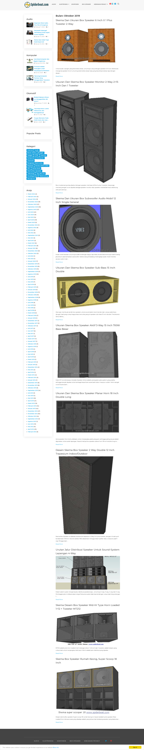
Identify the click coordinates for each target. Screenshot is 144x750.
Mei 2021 (30, 238)
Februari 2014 (32, 377)
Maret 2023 (31, 222)
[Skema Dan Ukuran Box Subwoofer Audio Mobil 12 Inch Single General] (88, 228)
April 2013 (31, 401)
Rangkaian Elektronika (35, 163)
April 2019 (31, 284)
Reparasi (30, 165)
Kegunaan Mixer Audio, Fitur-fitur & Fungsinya (41, 24)
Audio (54, 4)
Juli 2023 (30, 212)
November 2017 (33, 323)
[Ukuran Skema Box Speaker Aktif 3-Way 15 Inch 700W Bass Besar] (88, 355)
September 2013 (33, 390)
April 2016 (31, 351)
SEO (28, 168)
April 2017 (31, 336)
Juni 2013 (31, 395)
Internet (43, 155)
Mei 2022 (31, 233)
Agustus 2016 (32, 346)
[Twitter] (112, 4)
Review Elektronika (41, 165)
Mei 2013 (30, 398)
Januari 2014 (32, 380)
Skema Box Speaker (34, 171)
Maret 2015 (31, 359)
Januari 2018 (32, 318)
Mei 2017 (30, 333)
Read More (59, 76)
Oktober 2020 (32, 253)
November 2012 (33, 413)
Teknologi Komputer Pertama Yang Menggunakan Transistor (42, 78)
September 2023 (33, 207)
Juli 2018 (30, 302)
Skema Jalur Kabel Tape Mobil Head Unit (41, 41)
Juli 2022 (30, 230)
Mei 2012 (30, 426)
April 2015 (31, 357)
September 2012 (33, 419)
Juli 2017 (30, 328)
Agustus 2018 (32, 300)
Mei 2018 (30, 307)
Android (30, 150)
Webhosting (44, 176)
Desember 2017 (32, 320)
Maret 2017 (31, 338)
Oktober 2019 (32, 269)
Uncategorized (32, 176)
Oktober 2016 (32, 344)
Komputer (40, 158)
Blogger (41, 153)
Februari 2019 (32, 287)
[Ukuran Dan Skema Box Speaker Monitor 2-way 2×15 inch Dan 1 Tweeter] (88, 135)
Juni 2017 (31, 331)
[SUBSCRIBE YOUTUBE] (111, 741)
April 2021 (31, 240)
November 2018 (33, 292)
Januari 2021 (32, 248)
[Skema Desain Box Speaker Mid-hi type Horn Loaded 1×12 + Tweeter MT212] (88, 628)
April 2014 (31, 372)
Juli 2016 (30, 349)
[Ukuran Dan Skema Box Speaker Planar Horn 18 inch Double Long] (88, 418)
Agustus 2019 (32, 274)
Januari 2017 (32, 341)
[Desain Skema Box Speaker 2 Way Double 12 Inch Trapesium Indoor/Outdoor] (88, 495)
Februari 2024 (32, 196)
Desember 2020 (33, 251)
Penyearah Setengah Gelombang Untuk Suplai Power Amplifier (42, 32)
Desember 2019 (32, 264)
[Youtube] (110, 4)
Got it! (135, 747)
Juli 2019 (30, 276)
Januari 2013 (32, 408)
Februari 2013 (32, 406)
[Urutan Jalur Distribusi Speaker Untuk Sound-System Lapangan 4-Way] (88, 573)
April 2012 (31, 429)
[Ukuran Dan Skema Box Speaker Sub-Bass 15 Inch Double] (88, 292)
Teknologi (30, 173)
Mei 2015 (30, 354)
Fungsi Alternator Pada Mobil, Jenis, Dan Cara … (41, 119)
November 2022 (33, 225)
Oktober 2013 (32, 388)
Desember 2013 (32, 382)
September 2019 (33, 271)
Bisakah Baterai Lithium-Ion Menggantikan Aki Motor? (41, 99)
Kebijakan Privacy (100, 4)
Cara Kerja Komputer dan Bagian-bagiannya (41, 60)
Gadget (29, 155)
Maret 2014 (31, 375)
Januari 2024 (32, 199)
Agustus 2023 (32, 209)
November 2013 (33, 385)
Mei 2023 (31, 217)
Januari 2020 (32, 261)
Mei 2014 (30, 369)
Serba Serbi (36, 168)
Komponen (75, 4)
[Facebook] (115, 4)
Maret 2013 (31, 403)
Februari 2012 (32, 432)
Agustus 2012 (32, 421)
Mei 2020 (31, 258)
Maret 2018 (31, 313)
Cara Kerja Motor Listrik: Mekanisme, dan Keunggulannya (41, 110)
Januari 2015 (32, 364)
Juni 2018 (31, 305)
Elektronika (63, 4)
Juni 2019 (31, 279)
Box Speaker (86, 4)
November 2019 (33, 266)
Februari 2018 (32, 315)
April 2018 (31, 310)
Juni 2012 (31, 424)
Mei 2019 (30, 282)
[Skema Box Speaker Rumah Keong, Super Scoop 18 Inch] (88, 690)
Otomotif (30, 160)
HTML (36, 155)
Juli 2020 (30, 256)
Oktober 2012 (32, 416)
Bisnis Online (31, 153)
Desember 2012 (32, 411)
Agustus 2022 (32, 227)
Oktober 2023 (32, 204)
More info (56, 747)
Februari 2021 (32, 245)
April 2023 (31, 220)
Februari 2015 (32, 362)
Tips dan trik (40, 173)
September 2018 (33, 297)
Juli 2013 (30, 393)
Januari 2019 (32, 289)
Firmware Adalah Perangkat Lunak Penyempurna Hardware (41, 68)
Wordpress (31, 178)
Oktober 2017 (32, 326)
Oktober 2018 (32, 295)
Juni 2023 (31, 214)
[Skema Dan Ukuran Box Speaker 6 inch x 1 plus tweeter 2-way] (88, 46)
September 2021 (33, 235)
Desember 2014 (33, 367)
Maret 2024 (31, 194)
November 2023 (33, 202)
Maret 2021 (31, 243)
